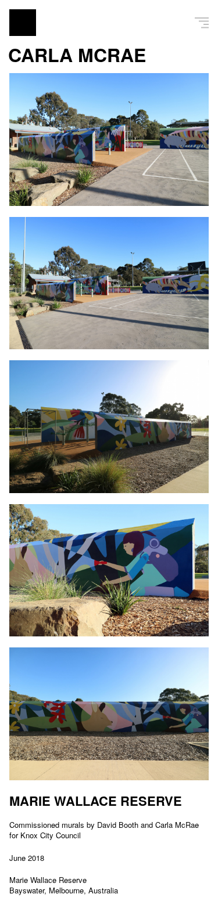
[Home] (22, 22)
